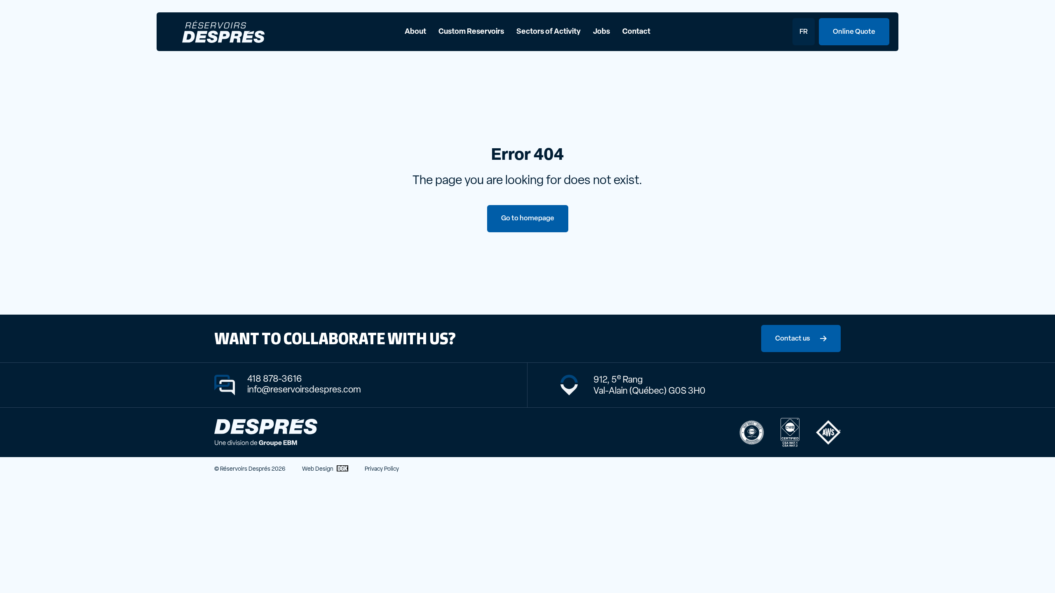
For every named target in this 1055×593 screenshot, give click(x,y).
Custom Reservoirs (471, 32)
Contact (636, 32)
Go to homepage (527, 218)
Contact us (792, 338)
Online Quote (854, 31)
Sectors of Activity (548, 32)
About (415, 32)
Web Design (317, 469)
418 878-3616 (274, 379)
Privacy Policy (382, 469)
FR (803, 31)
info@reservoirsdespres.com (304, 390)
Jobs (601, 32)
